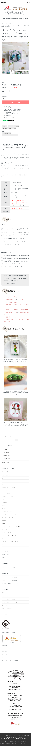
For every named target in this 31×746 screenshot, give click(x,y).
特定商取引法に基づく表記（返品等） (12, 110)
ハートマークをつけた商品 (8, 567)
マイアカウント (6, 611)
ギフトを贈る (5, 490)
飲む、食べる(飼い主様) (7, 517)
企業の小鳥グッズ (6, 502)
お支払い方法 (5, 596)
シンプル (18, 317)
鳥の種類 (8, 18)
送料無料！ (4, 520)
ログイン (4, 617)
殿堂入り (4, 539)
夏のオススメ (9, 304)
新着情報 (4, 605)
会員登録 (4, 614)
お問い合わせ (21, 737)
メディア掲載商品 (6, 493)
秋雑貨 (12, 18)
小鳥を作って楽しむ (7, 459)
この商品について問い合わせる (11, 114)
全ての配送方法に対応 (16, 182)
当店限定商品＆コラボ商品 (8, 487)
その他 (3, 664)
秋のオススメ (5, 481)
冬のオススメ (9, 302)
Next (27, 56)
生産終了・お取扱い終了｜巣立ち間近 (15, 319)
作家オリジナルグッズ (7, 499)
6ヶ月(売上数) (5, 554)
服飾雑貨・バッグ (7, 455)
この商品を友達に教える (9, 112)
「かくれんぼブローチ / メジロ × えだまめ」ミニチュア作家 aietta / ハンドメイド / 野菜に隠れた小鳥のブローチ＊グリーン (15, 392)
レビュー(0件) (7, 106)
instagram (4, 651)
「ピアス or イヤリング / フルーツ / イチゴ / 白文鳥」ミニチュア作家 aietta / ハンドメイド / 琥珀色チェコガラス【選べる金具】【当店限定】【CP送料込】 (15, 424)
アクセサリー (8, 23)
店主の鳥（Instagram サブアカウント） (11, 583)
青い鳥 (15, 302)
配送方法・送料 (6, 593)
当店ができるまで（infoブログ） (9, 580)
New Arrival (5, 472)
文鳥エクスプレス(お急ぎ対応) (9, 535)
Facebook (4, 654)
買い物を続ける (7, 115)
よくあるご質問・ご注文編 (8, 599)
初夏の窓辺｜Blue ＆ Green (21, 309)
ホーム (3, 23)
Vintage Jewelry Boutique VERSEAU (10, 661)
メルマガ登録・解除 (7, 608)
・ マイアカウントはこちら (9, 283)
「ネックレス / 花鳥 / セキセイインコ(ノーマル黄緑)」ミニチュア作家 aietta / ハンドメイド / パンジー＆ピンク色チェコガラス (15, 361)
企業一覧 (4, 508)
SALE (3, 523)
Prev (3, 56)
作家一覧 (8, 317)
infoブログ (4, 645)
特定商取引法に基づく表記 (23, 735)
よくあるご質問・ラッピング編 (9, 602)
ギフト (26, 18)
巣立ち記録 (4, 545)
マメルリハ (20, 299)
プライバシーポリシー (12, 737)
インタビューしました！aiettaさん (10, 577)
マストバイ (21, 18)
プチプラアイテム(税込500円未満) (10, 542)
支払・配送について (11, 735)
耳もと (14, 23)
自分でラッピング (6, 532)
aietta (13, 317)
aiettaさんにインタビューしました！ (10, 244)
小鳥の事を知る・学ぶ (7, 511)
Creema (4, 657)
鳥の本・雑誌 (5, 462)
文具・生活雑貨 (6, 452)
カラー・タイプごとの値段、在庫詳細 (12, 109)
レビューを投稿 (7, 107)
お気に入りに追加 (9, 117)
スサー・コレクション (7, 484)
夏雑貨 (16, 18)
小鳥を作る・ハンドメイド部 (9, 514)
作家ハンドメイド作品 (11, 312)
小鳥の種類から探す (11, 299)
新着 (4, 18)
